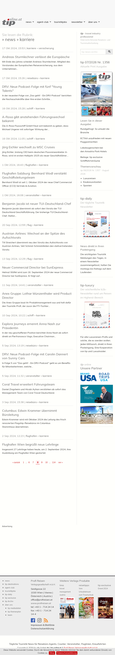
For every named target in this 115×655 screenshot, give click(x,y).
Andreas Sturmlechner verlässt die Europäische (36, 57)
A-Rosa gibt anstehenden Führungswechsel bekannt (33, 119)
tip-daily (86, 198)
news (28, 21)
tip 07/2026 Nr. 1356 (95, 62)
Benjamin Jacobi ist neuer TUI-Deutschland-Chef (36, 204)
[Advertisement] (57, 6)
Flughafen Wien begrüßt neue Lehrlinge (30, 444)
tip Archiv (9, 601)
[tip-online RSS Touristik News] (47, 621)
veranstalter (32, 195)
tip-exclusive (10, 598)
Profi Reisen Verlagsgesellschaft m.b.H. (81, 647)
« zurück (16, 462)
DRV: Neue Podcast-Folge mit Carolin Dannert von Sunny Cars (35, 356)
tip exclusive (104, 587)
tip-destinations (12, 584)
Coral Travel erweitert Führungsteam (28, 384)
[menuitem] (12, 22)
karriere (31, 48)
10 (46, 462)
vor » (60, 462)
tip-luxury (87, 285)
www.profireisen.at (41, 603)
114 (53, 462)
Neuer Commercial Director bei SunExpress (32, 267)
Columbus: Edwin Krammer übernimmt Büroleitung (29, 413)
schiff (30, 108)
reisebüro (32, 78)
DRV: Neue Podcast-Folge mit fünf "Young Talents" (32, 89)
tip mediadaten (14, 608)
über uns (92, 21)
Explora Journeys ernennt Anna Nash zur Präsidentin (31, 326)
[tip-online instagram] (40, 621)
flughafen (31, 164)
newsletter (77, 21)
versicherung (46, 48)
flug (29, 225)
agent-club (43, 21)
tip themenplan (14, 611)
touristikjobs (60, 21)
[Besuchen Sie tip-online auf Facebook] (34, 621)
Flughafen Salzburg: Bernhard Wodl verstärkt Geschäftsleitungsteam (34, 175)
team (10, 615)
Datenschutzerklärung (67, 653)
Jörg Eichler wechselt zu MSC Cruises (28, 147)
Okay (52, 653)
